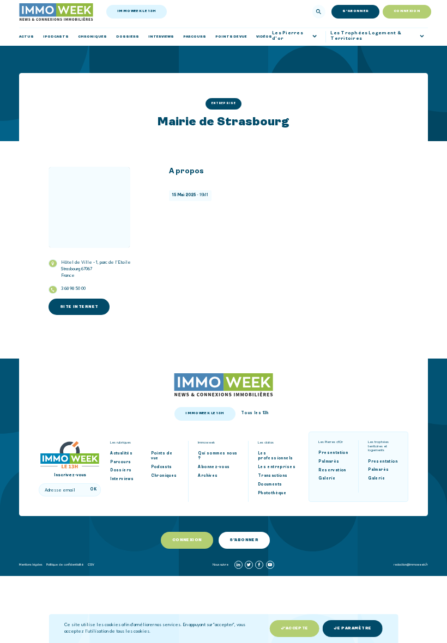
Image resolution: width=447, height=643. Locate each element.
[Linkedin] (238, 565)
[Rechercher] (318, 11)
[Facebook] (259, 565)
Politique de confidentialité (64, 564)
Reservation (332, 470)
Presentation (333, 453)
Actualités (121, 454)
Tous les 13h (255, 413)
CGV (91, 564)
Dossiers (120, 470)
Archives (208, 476)
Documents (270, 485)
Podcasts (161, 467)
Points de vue (162, 456)
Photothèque (272, 493)
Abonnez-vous (213, 467)
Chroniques (164, 476)
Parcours (120, 462)
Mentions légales (30, 564)
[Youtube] (270, 565)
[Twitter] (249, 565)
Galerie (326, 479)
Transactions (273, 476)
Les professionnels (275, 456)
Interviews (122, 479)
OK (93, 490)
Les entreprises (276, 467)
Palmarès (328, 462)
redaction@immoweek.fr (411, 564)
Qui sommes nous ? (217, 456)
